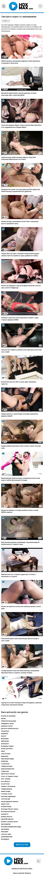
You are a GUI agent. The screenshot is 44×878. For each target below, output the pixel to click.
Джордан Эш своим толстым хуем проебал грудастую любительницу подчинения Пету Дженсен (20, 190)
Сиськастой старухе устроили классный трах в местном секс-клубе (21, 351)
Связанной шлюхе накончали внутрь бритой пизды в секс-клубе (20, 640)
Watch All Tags (22, 845)
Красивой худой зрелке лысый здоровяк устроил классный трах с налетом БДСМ (18, 94)
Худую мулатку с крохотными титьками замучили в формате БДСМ (19, 415)
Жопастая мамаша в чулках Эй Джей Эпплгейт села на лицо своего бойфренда (21, 287)
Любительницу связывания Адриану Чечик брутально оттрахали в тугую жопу (20, 62)
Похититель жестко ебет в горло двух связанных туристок (18, 383)
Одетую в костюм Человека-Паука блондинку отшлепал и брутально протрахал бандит (21, 704)
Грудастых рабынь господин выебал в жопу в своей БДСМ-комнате (19, 511)
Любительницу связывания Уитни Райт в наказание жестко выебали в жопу (19, 222)
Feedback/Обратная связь (22, 869)
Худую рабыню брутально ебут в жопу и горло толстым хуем (21, 447)
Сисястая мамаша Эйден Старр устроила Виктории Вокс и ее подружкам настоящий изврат (21, 126)
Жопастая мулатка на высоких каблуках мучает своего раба (21, 607)
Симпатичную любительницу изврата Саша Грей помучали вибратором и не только (18, 158)
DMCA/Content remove (22, 873)
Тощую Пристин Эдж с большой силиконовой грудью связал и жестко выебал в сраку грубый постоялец (20, 255)
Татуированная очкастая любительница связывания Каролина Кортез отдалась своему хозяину (20, 672)
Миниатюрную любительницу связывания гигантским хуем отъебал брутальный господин (20, 479)
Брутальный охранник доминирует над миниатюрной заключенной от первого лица (20, 543)
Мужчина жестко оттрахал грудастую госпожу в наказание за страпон (18, 575)
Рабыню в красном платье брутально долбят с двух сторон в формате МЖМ (19, 319)
